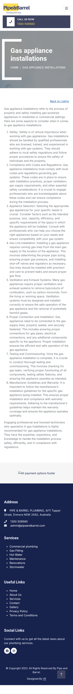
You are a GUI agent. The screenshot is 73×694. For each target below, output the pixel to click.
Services (15, 599)
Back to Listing (59, 101)
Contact (15, 603)
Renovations (17, 563)
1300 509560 (26, 24)
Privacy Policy (19, 611)
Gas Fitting (16, 550)
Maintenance (18, 558)
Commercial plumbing (24, 546)
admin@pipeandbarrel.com (27, 525)
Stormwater (17, 567)
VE (44, 678)
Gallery (14, 607)
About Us (15, 594)
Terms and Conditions (24, 615)
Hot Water (16, 554)
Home (15, 67)
